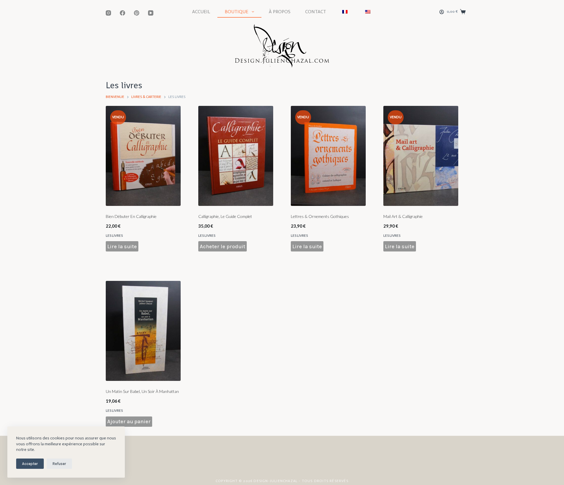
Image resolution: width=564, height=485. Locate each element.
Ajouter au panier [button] (129, 421)
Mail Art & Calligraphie (403, 216)
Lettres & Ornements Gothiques (320, 216)
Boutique (236, 11)
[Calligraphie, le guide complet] (235, 156)
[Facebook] (122, 13)
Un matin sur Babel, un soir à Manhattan (142, 391)
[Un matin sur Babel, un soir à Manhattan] (143, 331)
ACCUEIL (201, 11)
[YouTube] (150, 13)
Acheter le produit (222, 246)
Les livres (114, 235)
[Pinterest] (136, 13)
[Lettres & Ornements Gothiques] (328, 156)
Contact (315, 11)
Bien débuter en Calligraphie (131, 216)
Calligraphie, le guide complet (225, 216)
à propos (280, 11)
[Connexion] (441, 12)
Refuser (59, 463)
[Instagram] (108, 13)
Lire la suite (122, 246)
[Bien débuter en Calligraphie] (143, 156)
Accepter (30, 463)
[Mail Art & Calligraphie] (420, 156)
